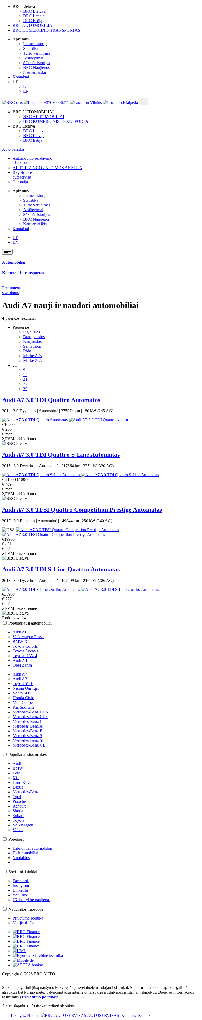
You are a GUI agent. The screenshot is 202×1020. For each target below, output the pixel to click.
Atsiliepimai (33, 58)
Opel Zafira (22, 665)
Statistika (30, 48)
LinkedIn (20, 890)
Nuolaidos (21, 857)
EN (26, 91)
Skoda (18, 811)
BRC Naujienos (36, 67)
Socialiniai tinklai (22, 872)
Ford (17, 773)
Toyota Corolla (25, 646)
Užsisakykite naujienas (31, 899)
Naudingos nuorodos (25, 909)
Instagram (21, 885)
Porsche (19, 801)
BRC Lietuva (34, 11)
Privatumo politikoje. (40, 997)
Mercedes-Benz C (28, 721)
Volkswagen (23, 825)
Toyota (18, 820)
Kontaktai (21, 77)
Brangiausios (34, 336)
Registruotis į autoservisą (23, 174)
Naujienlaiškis (35, 72)
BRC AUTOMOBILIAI (33, 25)
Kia (16, 777)
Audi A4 (20, 660)
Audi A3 (20, 679)
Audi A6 (20, 632)
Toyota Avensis (25, 651)
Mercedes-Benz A (28, 726)
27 (25, 384)
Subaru (18, 815)
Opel (17, 796)
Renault (19, 806)
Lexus (18, 787)
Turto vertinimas (36, 53)
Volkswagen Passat (28, 637)
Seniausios (32, 346)
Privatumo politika (28, 918)
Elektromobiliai (25, 853)
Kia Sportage (23, 707)
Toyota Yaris (23, 683)
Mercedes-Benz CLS (30, 716)
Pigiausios (31, 332)
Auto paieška (13, 149)
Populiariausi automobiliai (30, 623)
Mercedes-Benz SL (29, 740)
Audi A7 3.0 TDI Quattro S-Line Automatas (61, 454)
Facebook (21, 881)
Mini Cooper (23, 702)
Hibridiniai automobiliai (32, 848)
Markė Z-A (32, 360)
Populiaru (16, 839)
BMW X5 (21, 641)
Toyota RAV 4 (25, 655)
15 (25, 374)
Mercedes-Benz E (27, 731)
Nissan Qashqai (26, 688)
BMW (18, 768)
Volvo (18, 830)
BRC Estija (32, 20)
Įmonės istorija (35, 44)
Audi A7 (20, 674)
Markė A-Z (32, 355)
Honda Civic (23, 698)
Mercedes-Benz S (27, 735)
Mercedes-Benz (26, 792)
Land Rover (23, 782)
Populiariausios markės (27, 754)
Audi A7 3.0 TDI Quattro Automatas (51, 400)
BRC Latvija (33, 16)
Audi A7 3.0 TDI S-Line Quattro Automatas (61, 569)
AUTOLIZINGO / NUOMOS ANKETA (47, 167)
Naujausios (32, 341)
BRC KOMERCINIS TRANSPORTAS (46, 30)
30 (25, 389)
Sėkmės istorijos (36, 62)
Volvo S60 (21, 693)
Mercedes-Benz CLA (30, 712)
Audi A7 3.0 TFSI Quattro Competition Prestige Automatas (82, 509)
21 (25, 379)
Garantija (20, 182)
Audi (17, 763)
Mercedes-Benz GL (29, 745)
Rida (27, 351)
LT (25, 86)
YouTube (20, 895)
